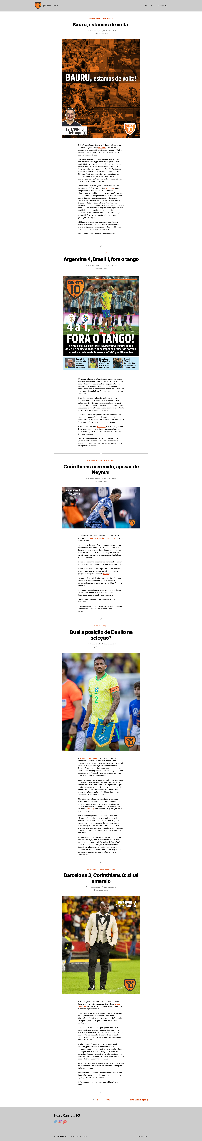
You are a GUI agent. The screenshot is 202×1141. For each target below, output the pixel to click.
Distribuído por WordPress (78, 1136)
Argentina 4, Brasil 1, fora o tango (101, 259)
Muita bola (101, 427)
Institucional (108, 18)
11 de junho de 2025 (110, 31)
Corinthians (90, 460)
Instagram (110, 188)
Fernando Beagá (95, 31)
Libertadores (110, 869)
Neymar (106, 460)
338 (108, 1100)
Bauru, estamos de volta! (101, 24)
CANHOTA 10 (63, 1136)
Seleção (105, 253)
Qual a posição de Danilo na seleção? (101, 635)
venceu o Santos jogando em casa (102, 538)
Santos (113, 460)
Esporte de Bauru (95, 18)
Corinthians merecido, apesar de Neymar (101, 469)
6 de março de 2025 (110, 644)
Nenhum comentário (102, 34)
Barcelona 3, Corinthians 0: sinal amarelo (101, 878)
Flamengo (90, 809)
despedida (102, 148)
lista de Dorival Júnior (88, 758)
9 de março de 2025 (110, 478)
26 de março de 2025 (110, 265)
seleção (106, 574)
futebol (97, 253)
